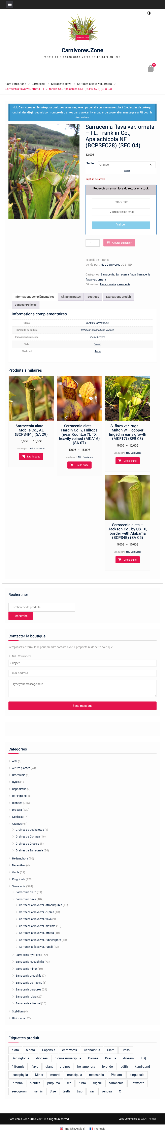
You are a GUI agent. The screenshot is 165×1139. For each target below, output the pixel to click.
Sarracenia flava (61, 83)
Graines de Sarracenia (29, 850)
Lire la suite (33, 456)
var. (92, 1091)
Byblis (16, 782)
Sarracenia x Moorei (28, 1003)
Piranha (17, 1083)
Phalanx (117, 1075)
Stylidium (18, 1011)
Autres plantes (21, 768)
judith (124, 1066)
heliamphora (86, 1066)
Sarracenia (38, 83)
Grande (97, 344)
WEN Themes (149, 1118)
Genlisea (17, 816)
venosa (107, 1091)
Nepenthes (19, 865)
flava (103, 284)
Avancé (110, 330)
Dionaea (17, 802)
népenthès (96, 1075)
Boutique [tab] (93, 296)
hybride (107, 1066)
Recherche (20, 616)
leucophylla (20, 1075)
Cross (126, 1050)
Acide (98, 351)
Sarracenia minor (26, 968)
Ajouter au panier (122, 243)
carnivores (69, 1050)
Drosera (17, 809)
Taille (90, 163)
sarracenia (123, 284)
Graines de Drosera (27, 843)
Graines (17, 823)
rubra (82, 1083)
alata (15, 1050)
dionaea (42, 1058)
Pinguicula (18, 879)
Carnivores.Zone (82, 50)
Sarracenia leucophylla (30, 961)
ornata (111, 284)
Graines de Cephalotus (30, 829)
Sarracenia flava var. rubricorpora (40, 940)
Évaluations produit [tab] (118, 296)
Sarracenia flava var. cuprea (36, 912)
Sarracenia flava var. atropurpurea (40, 905)
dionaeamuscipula (68, 1058)
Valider (121, 224)
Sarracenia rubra (26, 996)
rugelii (97, 1083)
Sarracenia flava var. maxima (37, 926)
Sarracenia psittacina (29, 982)
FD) (143, 1058)
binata (30, 1050)
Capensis (48, 1050)
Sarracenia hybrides (28, 954)
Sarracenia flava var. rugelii (36, 946)
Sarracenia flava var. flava (35, 919)
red (69, 1083)
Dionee (93, 1058)
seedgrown (19, 1091)
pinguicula (137, 1075)
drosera (128, 1058)
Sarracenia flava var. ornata (94, 83)
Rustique (90, 323)
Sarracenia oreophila (28, 975)
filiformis (18, 1066)
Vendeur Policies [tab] (25, 304)
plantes (35, 1083)
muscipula (74, 1075)
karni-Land (142, 1066)
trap (79, 1091)
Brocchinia (18, 775)
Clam (110, 1050)
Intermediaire (98, 330)
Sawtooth (137, 1083)
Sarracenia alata (26, 892)
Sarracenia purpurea (28, 989)
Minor (39, 1075)
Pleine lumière (97, 337)
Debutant (86, 330)
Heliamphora (20, 858)
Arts (14, 761)
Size (53, 1091)
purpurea (53, 1083)
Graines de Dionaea (28, 836)
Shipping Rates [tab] (71, 296)
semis (38, 1091)
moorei (55, 1075)
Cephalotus (19, 789)
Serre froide (102, 323)
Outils (15, 872)
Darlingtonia (19, 795)
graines (65, 1066)
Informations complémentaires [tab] (34, 296)
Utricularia (18, 1018)
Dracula (110, 1058)
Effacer (127, 170)
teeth (66, 1091)
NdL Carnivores (110, 264)
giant (49, 1066)
